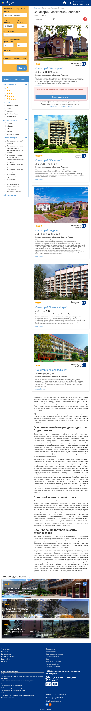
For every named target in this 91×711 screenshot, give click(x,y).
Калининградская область (54, 654)
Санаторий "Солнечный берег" (21, 588)
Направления (50, 649)
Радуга (9, 3)
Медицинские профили (9, 671)
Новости (4, 661)
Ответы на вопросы (7, 656)
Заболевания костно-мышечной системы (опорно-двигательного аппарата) (15, 158)
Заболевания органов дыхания (15, 165)
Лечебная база (12, 114)
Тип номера (7, 50)
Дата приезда (6, 21)
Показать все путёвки (60, 97)
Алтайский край (51, 651)
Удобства (6, 102)
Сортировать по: (40, 15)
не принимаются (13, 134)
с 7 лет (9, 131)
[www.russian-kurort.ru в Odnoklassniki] (50, 704)
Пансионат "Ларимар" (16, 608)
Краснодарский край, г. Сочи (16, 611)
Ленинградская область (54, 661)
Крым (47, 659)
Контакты (4, 651)
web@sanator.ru (56, 701)
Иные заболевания (14, 191)
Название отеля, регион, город (14, 10)
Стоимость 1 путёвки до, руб (14, 58)
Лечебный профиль (10, 137)
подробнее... (40, 86)
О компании (5, 649)
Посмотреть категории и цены (61, 106)
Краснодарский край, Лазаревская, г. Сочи (21, 631)
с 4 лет (9, 129)
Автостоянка (11, 116)
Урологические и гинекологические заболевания (13, 186)
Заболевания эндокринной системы (15, 175)
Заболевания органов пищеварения (15, 170)
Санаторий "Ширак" (15, 628)
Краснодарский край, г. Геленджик (18, 591)
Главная (37, 8)
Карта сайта (5, 659)
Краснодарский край (52, 656)
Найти (21, 67)
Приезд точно (8, 31)
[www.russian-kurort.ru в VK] (47, 704)
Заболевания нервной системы (15, 142)
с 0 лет (9, 123)
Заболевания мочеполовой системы (15, 180)
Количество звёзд (9, 84)
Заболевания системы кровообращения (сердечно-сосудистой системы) (15, 149)
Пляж (9, 108)
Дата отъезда (20, 21)
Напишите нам (6, 654)
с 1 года (10, 126)
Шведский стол (12, 105)
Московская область (52, 664)
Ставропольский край (53, 666)
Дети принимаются (10, 120)
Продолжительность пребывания (11, 40)
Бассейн (10, 111)
